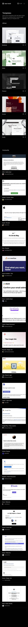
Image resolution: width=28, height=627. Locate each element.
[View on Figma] (25, 45)
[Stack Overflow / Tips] (14, 266)
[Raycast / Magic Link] (14, 342)
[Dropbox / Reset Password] (14, 469)
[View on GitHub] (23, 45)
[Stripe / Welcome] (14, 545)
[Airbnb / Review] (14, 444)
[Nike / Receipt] (14, 241)
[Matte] (14, 59)
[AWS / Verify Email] (14, 164)
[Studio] (14, 128)
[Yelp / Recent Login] (14, 367)
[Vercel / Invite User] (14, 520)
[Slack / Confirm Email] (14, 291)
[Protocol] (14, 82)
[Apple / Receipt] (14, 215)
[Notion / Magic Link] (14, 571)
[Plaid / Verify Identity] (14, 596)
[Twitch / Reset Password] (14, 317)
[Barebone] (14, 36)
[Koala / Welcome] (14, 494)
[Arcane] (14, 105)
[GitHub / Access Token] (14, 190)
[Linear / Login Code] (14, 393)
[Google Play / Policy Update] (14, 418)
